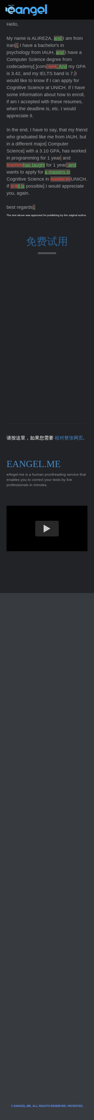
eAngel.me (34, 464)
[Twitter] (59, 10)
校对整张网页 (69, 437)
